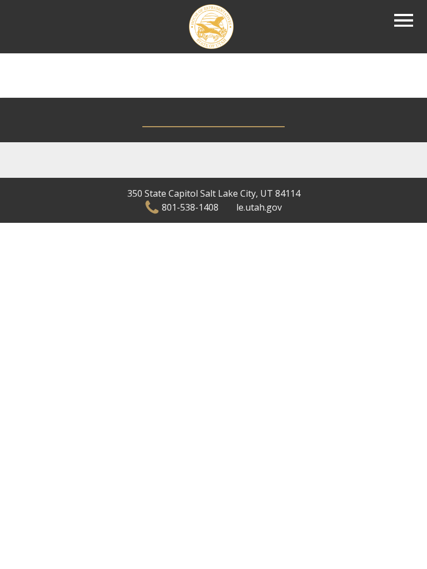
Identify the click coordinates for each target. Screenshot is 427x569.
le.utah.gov (259, 207)
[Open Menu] (403, 20)
